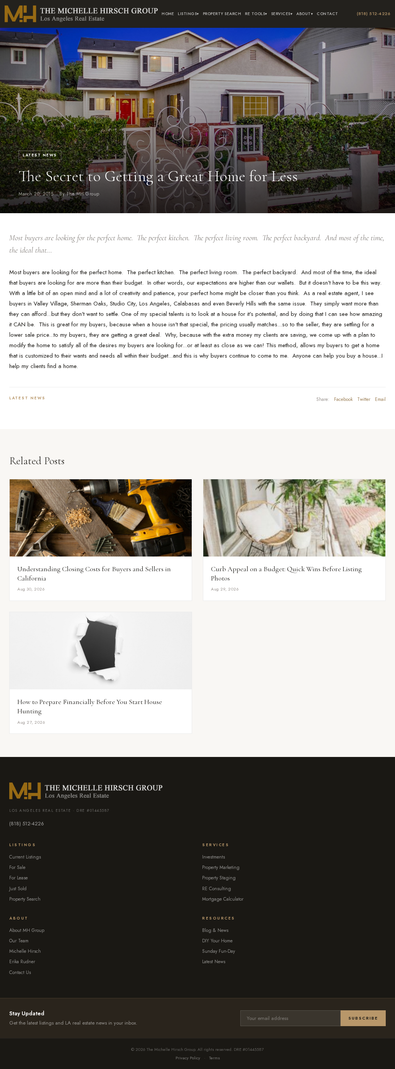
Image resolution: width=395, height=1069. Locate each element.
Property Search (222, 14)
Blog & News (215, 930)
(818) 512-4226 (373, 13)
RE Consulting (216, 888)
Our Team (19, 940)
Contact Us (20, 972)
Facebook (343, 399)
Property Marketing (221, 867)
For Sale (17, 867)
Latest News (40, 155)
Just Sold (18, 888)
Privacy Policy (188, 1058)
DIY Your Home (217, 940)
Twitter (363, 399)
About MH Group (26, 930)
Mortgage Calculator (222, 899)
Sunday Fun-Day (218, 951)
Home (168, 14)
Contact (327, 14)
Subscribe (363, 1018)
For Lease (18, 877)
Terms (214, 1058)
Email (380, 399)
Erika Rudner (22, 961)
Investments (213, 857)
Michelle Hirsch (25, 951)
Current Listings (25, 857)
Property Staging (219, 877)
